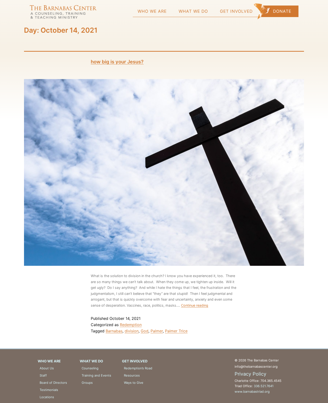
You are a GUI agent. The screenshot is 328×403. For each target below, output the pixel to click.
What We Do (193, 11)
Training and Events (96, 375)
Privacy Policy (250, 374)
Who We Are (152, 11)
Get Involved (236, 11)
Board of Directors (53, 382)
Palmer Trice (176, 331)
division (132, 331)
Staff (43, 375)
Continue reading (194, 305)
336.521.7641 (263, 386)
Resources (132, 375)
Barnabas (114, 331)
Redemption (131, 324)
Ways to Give (133, 382)
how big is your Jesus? (117, 62)
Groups (87, 382)
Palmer (157, 331)
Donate (282, 11)
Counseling (90, 368)
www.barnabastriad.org (252, 391)
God (144, 331)
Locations (47, 397)
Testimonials (49, 390)
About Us (47, 368)
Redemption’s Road (138, 368)
